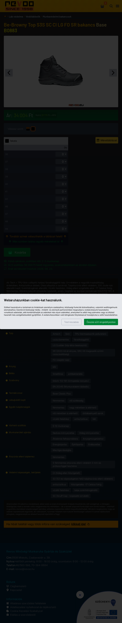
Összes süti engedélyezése (101, 321)
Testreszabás (71, 321)
